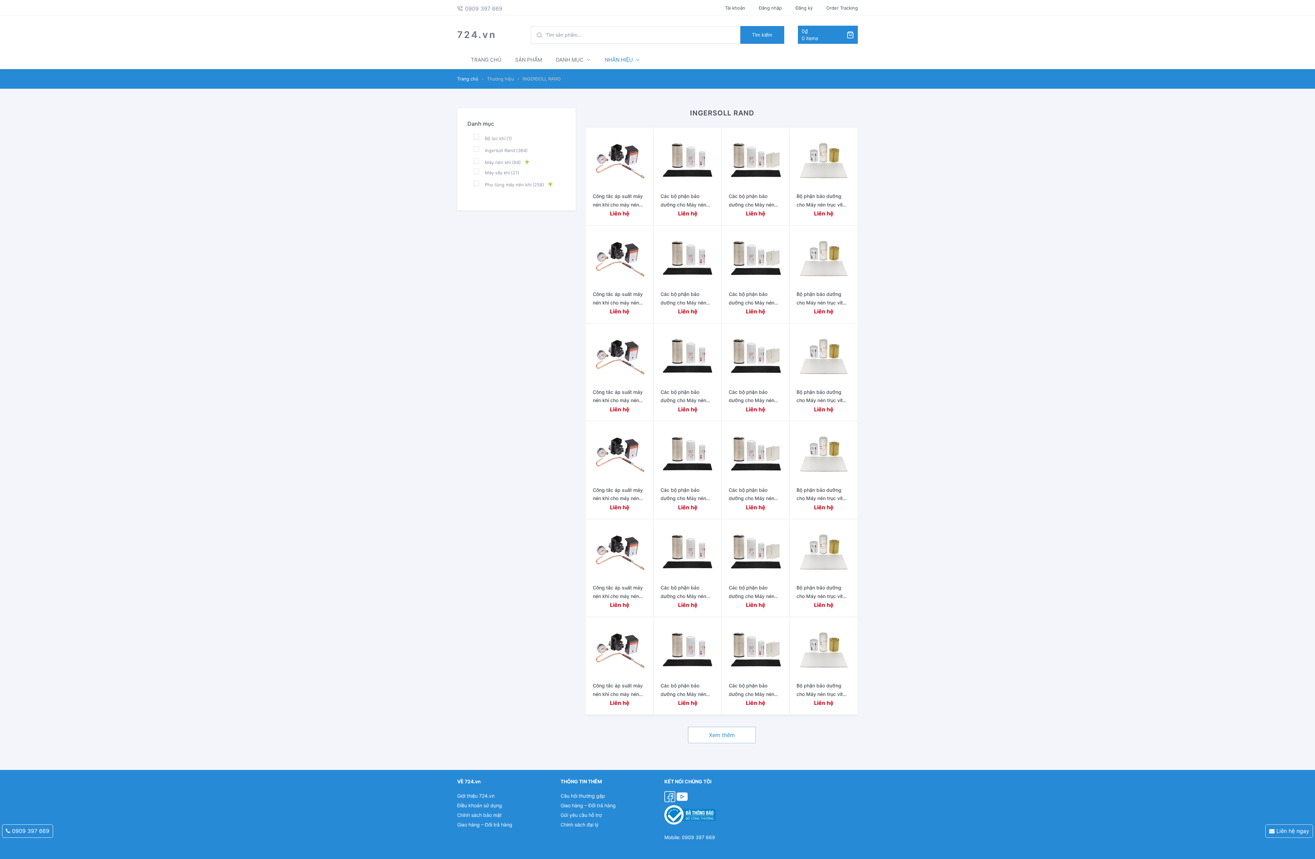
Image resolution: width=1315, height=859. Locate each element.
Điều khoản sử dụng (479, 805)
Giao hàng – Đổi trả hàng (484, 824)
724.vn (476, 34)
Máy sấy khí (502, 172)
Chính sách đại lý (580, 824)
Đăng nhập (770, 8)
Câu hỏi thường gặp (583, 796)
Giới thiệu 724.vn (475, 796)
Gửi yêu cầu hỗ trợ (581, 815)
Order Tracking (842, 8)
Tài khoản (735, 8)
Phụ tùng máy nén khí (514, 184)
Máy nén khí (503, 162)
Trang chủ (467, 79)
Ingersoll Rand (506, 150)
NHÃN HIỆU (619, 60)
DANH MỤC (570, 60)
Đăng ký (804, 8)
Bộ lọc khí (498, 138)
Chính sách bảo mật (479, 815)
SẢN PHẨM (528, 60)
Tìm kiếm (762, 35)
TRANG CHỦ (486, 60)
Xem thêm (722, 735)
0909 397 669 (29, 830)
